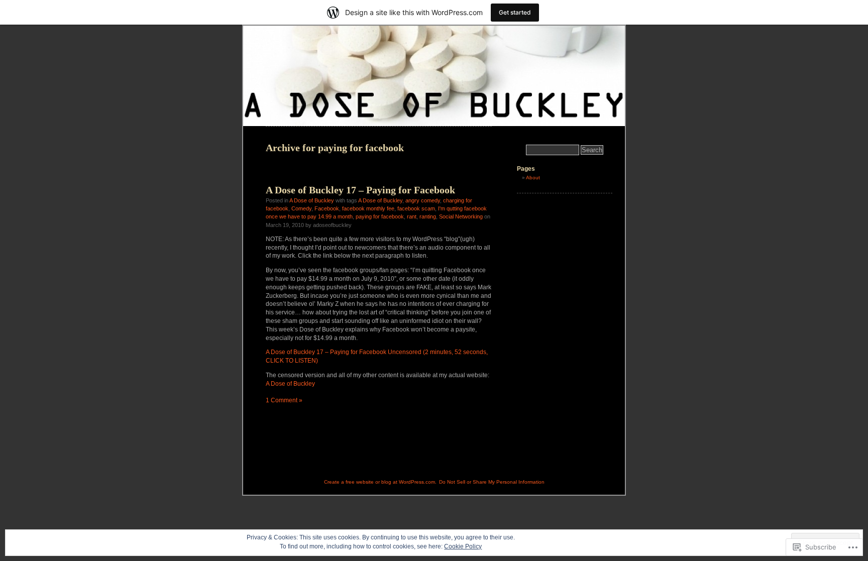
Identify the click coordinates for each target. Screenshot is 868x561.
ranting (427, 216)
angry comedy (422, 200)
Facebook (326, 208)
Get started (515, 12)
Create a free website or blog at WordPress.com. (380, 482)
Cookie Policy (463, 546)
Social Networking (461, 216)
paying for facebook (380, 216)
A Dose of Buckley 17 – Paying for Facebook (360, 189)
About (533, 177)
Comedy (301, 208)
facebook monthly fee (368, 208)
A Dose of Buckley (311, 200)
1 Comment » (284, 400)
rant (411, 216)
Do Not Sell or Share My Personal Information (492, 482)
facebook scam (416, 208)
